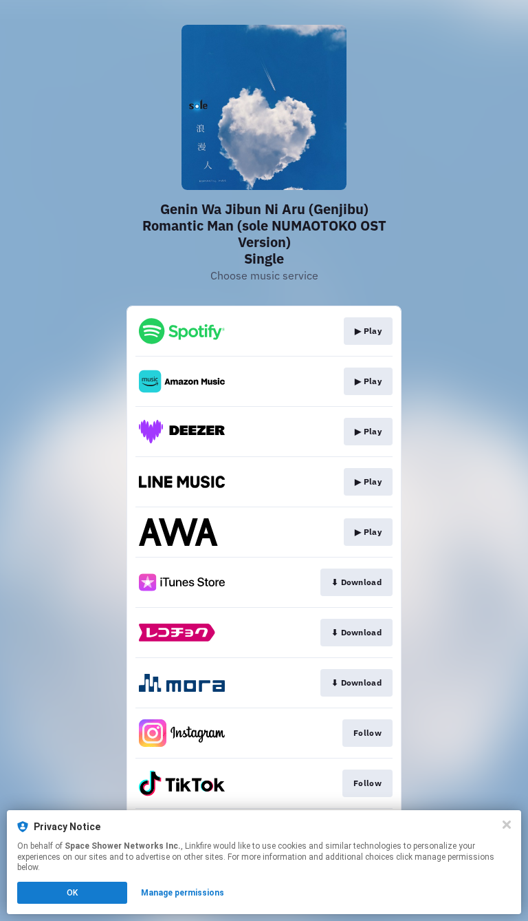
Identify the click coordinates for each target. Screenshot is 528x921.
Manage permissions (182, 893)
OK (72, 893)
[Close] (507, 825)
